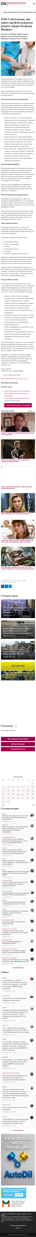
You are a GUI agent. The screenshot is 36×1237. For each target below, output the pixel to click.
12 (18, 791)
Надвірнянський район (8, 837)
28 (27, 798)
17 (8, 794)
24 (8, 798)
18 (13, 794)
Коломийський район (8, 920)
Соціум (4, 814)
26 (18, 798)
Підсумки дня (19, 744)
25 (13, 798)
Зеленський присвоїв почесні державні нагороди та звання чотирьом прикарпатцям (15, 912)
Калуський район (7, 891)
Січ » (33, 805)
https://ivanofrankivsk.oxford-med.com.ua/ (14, 379)
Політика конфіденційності (18, 1225)
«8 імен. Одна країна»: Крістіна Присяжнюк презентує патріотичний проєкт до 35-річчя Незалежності (18, 672)
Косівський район (7, 940)
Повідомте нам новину (19, 739)
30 (3, 802)
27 (23, 798)
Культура (4, 848)
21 (27, 794)
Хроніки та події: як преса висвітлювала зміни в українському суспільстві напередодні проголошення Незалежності (17, 631)
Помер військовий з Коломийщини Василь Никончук (13, 922)
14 (27, 791)
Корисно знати (11, 582)
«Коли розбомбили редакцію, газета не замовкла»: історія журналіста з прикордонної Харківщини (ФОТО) (15, 1078)
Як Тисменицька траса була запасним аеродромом (15, 1108)
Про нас (18, 1228)
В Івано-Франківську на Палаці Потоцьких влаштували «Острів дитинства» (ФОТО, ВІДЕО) (15, 873)
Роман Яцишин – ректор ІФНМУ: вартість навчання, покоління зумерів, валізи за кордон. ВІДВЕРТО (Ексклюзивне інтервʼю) (16, 1063)
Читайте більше (18, 968)
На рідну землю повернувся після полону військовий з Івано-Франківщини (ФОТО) (15, 960)
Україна (4, 900)
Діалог (5, 972)
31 (8, 802)
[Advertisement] (18, 703)
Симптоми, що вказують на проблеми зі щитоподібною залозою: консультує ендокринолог (17, 393)
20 (23, 794)
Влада (4, 858)
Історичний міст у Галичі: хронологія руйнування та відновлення (15, 999)
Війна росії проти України (9, 929)
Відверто (5, 1057)
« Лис (3, 805)
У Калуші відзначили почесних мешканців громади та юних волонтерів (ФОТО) (15, 894)
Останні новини (10, 808)
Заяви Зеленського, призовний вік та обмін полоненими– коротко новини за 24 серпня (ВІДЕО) (15, 862)
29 (32, 798)
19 (18, 794)
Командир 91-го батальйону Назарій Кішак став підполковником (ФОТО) (14, 951)
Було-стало (5, 824)
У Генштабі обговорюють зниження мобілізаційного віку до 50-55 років (13, 903)
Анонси (5, 1025)
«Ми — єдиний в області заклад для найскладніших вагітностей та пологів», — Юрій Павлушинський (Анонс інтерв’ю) (16, 1030)
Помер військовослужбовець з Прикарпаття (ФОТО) (12, 942)
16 (3, 794)
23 (3, 798)
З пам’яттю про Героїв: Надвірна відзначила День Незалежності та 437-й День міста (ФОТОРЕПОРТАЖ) (16, 652)
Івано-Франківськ (7, 880)
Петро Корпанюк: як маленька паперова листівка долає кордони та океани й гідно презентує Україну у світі (16, 1121)
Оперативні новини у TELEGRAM (18, 405)
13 (23, 791)
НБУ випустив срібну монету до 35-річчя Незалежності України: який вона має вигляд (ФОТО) (17, 610)
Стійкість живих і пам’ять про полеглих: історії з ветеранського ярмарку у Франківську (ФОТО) (15, 884)
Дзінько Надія (22, 580)
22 (32, 794)
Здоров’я (3, 582)
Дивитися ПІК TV (19, 749)
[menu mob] (34, 4)
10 (8, 791)
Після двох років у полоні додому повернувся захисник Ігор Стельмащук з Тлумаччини (15, 932)
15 (32, 791)
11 (13, 791)
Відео (3, 869)
